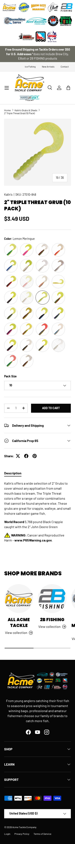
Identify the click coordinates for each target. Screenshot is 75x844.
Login (7, 833)
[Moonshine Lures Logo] (14, 21)
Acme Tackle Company (24, 827)
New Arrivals (48, 66)
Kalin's (8, 194)
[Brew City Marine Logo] (38, 7)
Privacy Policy (21, 833)
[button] (68, 87)
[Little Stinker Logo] (26, 36)
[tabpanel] (37, 512)
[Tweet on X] (18, 456)
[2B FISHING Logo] (66, 7)
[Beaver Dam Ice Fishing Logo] (53, 21)
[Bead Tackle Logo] (40, 36)
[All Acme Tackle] (18, 598)
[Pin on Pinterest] (34, 456)
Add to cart (51, 408)
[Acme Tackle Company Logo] (9, 7)
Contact (65, 66)
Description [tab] (12, 473)
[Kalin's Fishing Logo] (24, 7)
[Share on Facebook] (26, 456)
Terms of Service (42, 833)
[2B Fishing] (52, 598)
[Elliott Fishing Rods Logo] (53, 7)
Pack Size (10, 376)
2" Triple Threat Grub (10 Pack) (19, 113)
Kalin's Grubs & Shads (26, 110)
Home (7, 110)
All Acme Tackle (19, 623)
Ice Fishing (30, 66)
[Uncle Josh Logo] (65, 21)
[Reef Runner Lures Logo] (36, 21)
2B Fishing (52, 620)
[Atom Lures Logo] (52, 36)
